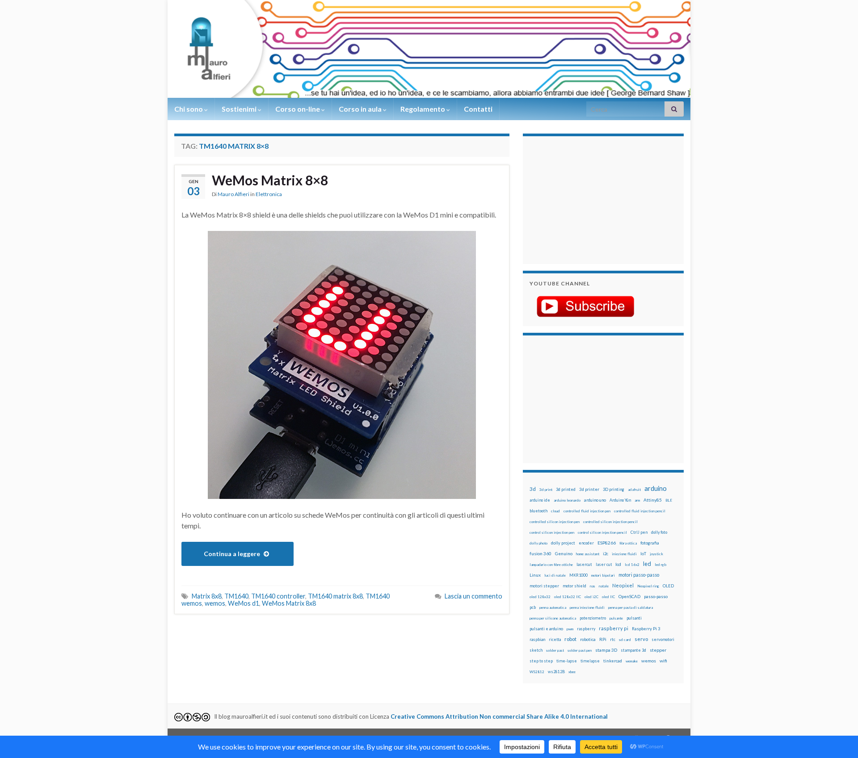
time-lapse (566, 661)
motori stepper (544, 585)
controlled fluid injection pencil (639, 511)
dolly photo (538, 543)
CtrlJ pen (639, 532)
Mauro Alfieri (233, 194)
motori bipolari (603, 575)
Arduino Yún (620, 500)
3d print (545, 489)
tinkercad (612, 660)
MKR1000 (578, 575)
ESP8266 (606, 542)
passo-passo (656, 596)
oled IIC (608, 597)
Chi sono (189, 109)
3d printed (566, 489)
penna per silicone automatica (553, 618)
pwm (570, 629)
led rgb (660, 564)
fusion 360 (540, 553)
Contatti (478, 109)
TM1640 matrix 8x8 (335, 596)
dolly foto (659, 532)
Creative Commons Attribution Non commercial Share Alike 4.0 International (499, 716)
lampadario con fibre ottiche (551, 564)
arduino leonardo (567, 500)
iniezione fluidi (624, 554)
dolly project (563, 542)
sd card (625, 639)
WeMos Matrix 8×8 (270, 180)
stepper (658, 650)
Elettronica (269, 194)
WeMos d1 (243, 603)
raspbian (537, 639)
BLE (668, 500)
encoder (586, 542)
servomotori (663, 639)
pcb (533, 607)
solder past (555, 650)
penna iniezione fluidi (587, 607)
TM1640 (236, 596)
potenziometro (593, 618)
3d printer (589, 489)
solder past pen (580, 650)
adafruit (634, 489)
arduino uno (595, 500)
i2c (605, 553)
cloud (555, 511)
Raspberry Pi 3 (646, 628)
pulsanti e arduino (546, 628)
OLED (668, 585)
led (647, 564)
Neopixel (623, 585)
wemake (632, 661)
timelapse (590, 661)
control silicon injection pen (552, 532)
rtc (612, 639)
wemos (215, 603)
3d (533, 489)
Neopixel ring (648, 586)
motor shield (574, 585)
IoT (643, 553)
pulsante (616, 618)
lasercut (584, 564)
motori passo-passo (638, 575)
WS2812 (537, 672)
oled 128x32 (540, 597)
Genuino (563, 553)
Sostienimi (240, 109)
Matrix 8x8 (207, 596)
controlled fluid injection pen (587, 511)
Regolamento (423, 109)
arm (637, 500)
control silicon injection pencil (602, 532)
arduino (655, 488)
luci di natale (555, 575)
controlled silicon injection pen (555, 521)
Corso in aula (361, 109)
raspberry (586, 628)
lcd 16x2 (632, 564)
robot (570, 639)
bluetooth (538, 510)
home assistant (587, 554)
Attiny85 (653, 500)
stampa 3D (606, 650)
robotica (588, 639)
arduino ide (540, 500)
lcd (618, 564)
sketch (536, 650)
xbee (572, 672)
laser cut (604, 564)
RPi (602, 639)
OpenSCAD (629, 596)
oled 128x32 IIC (567, 597)
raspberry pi (613, 628)
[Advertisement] (585, 199)
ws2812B (556, 671)
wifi (663, 660)
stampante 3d (633, 650)
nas (592, 586)
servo (641, 639)
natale (604, 586)
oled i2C (591, 597)
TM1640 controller (278, 596)
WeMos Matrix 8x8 (289, 603)
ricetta (555, 639)
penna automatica (552, 607)
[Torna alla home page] (429, 49)
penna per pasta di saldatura (630, 607)
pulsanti (634, 618)
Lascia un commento (473, 596)
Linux (535, 575)
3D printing (613, 489)
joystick (656, 554)
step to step (541, 660)
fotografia (649, 542)
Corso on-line (298, 109)
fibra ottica (628, 543)
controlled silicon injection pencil (610, 521)
